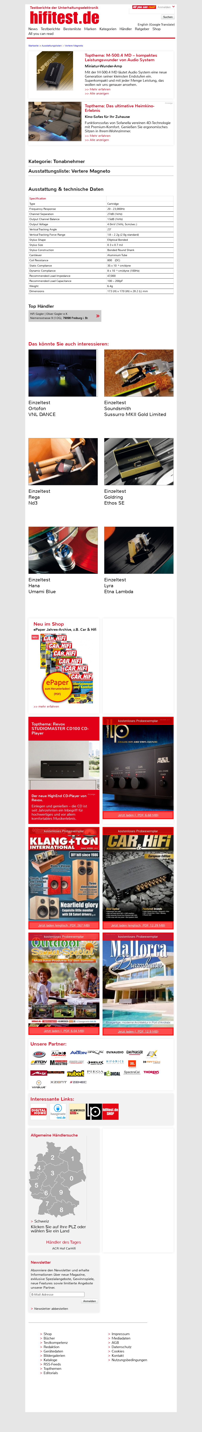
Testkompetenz (56, 1342)
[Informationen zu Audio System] (58, 1054)
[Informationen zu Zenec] (78, 1084)
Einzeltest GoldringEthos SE (115, 497)
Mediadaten (121, 1338)
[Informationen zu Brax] (95, 1054)
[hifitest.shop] (110, 1123)
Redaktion (51, 1347)
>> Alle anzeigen (97, 93)
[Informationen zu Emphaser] (134, 1054)
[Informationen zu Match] (151, 1064)
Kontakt (118, 1355)
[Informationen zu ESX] (151, 1054)
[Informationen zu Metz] (38, 1074)
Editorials (51, 1373)
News (33, 29)
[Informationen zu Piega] (95, 1074)
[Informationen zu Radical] (112, 1074)
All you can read (40, 33)
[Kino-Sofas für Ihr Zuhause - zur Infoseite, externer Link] (56, 123)
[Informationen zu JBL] (131, 1064)
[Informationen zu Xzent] (58, 1084)
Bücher (49, 1338)
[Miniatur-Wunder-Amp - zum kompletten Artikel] (56, 75)
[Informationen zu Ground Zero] (75, 1064)
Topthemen (52, 1368)
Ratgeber (142, 29)
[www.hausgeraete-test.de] (58, 1123)
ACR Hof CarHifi (64, 1248)
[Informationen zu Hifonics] (115, 1064)
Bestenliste (72, 29)
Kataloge (50, 1360)
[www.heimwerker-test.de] (77, 1123)
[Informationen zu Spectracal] (131, 1074)
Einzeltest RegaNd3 (39, 497)
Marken (90, 29)
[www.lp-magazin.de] (94, 1123)
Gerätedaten (53, 1351)
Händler (126, 29)
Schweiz (41, 1221)
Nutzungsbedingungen (129, 1360)
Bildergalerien (54, 1355)
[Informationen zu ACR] (38, 1054)
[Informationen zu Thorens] (151, 1074)
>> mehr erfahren (46, 706)
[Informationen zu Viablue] (38, 1084)
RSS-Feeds (52, 1364)
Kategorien (107, 29)
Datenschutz (121, 1347)
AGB (115, 1342)
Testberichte (50, 29)
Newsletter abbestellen (51, 1309)
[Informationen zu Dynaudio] (115, 1054)
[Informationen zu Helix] (95, 1064)
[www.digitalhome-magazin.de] (38, 1123)
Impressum (121, 1334)
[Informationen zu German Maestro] (58, 1064)
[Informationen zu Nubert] (75, 1074)
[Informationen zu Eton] (38, 1064)
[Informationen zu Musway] (55, 1074)
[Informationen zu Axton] (78, 1054)
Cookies (118, 1351)
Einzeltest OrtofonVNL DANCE (42, 408)
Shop (156, 29)
